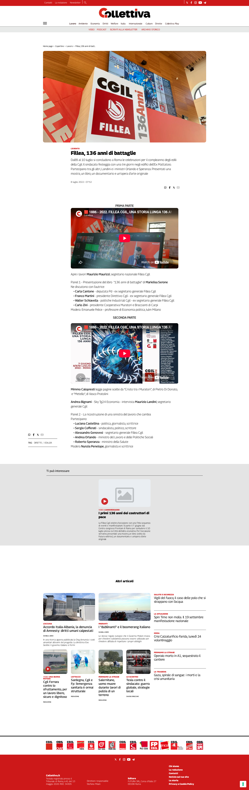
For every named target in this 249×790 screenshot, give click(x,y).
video (92, 29)
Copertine (59, 46)
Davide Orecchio (132, 696)
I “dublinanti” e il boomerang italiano (124, 627)
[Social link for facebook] (191, 2)
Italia (123, 23)
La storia (173, 780)
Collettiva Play (172, 23)
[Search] (85, 2)
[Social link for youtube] (200, 2)
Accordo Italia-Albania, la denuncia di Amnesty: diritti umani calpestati (68, 628)
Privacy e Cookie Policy (181, 784)
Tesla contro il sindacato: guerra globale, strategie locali (138, 685)
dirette (38, 442)
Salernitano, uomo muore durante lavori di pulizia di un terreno (110, 687)
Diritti (105, 23)
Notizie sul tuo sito (179, 776)
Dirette (158, 23)
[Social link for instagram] (195, 2)
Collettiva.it (53, 775)
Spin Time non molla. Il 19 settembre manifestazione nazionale (178, 619)
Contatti (48, 2)
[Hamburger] (45, 23)
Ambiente (83, 23)
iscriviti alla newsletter (123, 29)
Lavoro (72, 23)
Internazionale (135, 23)
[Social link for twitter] (187, 2)
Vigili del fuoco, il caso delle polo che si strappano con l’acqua (180, 599)
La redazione (61, 2)
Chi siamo (174, 766)
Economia (95, 23)
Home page (48, 46)
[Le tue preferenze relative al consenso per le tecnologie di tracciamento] (243, 784)
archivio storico (150, 29)
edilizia (48, 442)
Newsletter (75, 2)
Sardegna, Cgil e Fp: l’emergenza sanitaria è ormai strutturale (82, 685)
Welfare (114, 23)
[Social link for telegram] (205, 2)
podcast (101, 29)
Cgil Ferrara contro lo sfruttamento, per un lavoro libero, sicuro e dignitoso (55, 689)
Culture (149, 23)
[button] (165, 187)
